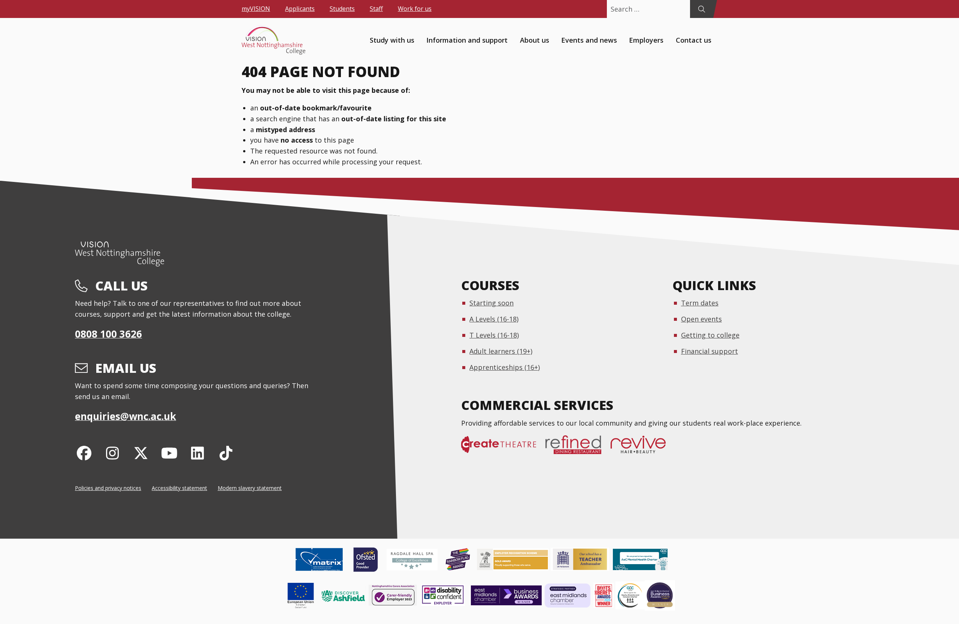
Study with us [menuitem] (392, 39)
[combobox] (648, 9)
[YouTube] (169, 453)
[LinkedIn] (197, 453)
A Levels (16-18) (493, 318)
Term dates (700, 302)
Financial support (709, 351)
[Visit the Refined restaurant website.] (578, 448)
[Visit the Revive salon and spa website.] (643, 448)
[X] (141, 453)
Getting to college (710, 335)
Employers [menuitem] (646, 39)
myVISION (256, 8)
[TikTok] (226, 453)
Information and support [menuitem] (467, 39)
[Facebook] (84, 453)
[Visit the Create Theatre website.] (503, 448)
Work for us (415, 8)
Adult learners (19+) (500, 351)
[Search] (701, 9)
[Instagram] (112, 453)
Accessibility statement (179, 487)
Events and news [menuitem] (589, 39)
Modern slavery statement (250, 487)
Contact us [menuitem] (693, 39)
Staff (376, 8)
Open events (701, 318)
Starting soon (491, 302)
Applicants (300, 8)
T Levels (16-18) (494, 335)
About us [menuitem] (534, 39)
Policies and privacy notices (108, 487)
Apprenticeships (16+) (504, 367)
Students (342, 8)
